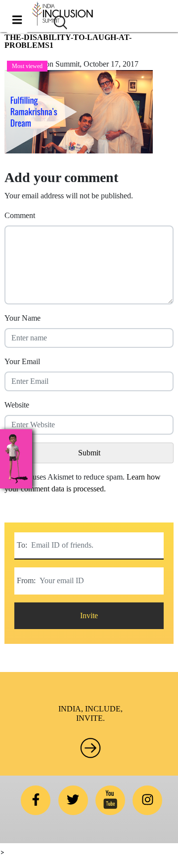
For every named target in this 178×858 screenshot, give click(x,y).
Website (16, 405)
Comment (19, 215)
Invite (89, 615)
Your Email (22, 361)
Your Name (22, 318)
